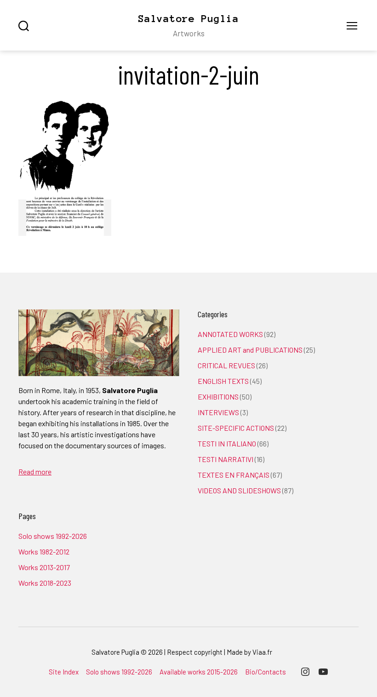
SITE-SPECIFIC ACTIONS (236, 427)
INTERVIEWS (218, 412)
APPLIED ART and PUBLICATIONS (250, 349)
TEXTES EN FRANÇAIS (233, 474)
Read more (34, 471)
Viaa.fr (262, 652)
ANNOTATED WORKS (230, 334)
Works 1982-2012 (43, 551)
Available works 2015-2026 (199, 672)
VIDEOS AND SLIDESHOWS (239, 490)
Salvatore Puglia (188, 18)
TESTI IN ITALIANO (227, 443)
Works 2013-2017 (44, 567)
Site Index (64, 672)
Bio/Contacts (265, 672)
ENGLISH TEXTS (223, 381)
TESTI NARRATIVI (225, 459)
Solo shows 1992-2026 (52, 535)
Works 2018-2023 (44, 582)
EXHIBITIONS (218, 396)
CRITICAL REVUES (226, 365)
